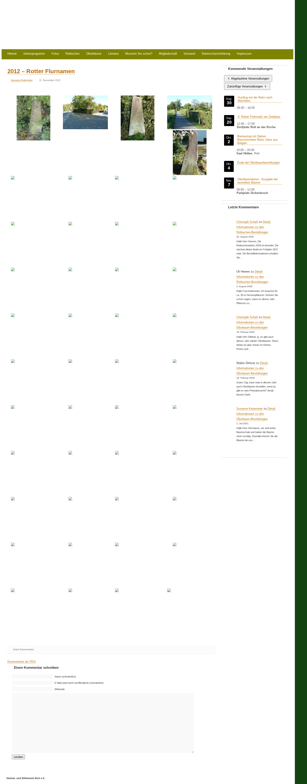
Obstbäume (93, 54)
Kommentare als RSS (21, 661)
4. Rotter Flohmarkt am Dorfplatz (259, 116)
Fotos (55, 54)
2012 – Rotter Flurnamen (41, 71)
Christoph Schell (247, 222)
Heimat (12, 54)
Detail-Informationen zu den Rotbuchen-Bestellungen (253, 227)
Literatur (113, 54)
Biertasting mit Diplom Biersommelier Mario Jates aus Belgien (257, 140)
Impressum (244, 54)
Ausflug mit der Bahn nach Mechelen (255, 99)
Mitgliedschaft (168, 54)
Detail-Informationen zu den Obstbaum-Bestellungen (253, 322)
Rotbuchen (73, 54)
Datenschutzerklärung (216, 54)
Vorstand (189, 54)
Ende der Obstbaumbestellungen (258, 162)
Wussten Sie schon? (138, 54)
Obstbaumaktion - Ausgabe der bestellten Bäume (258, 181)
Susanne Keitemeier (22, 80)
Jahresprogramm (34, 54)
